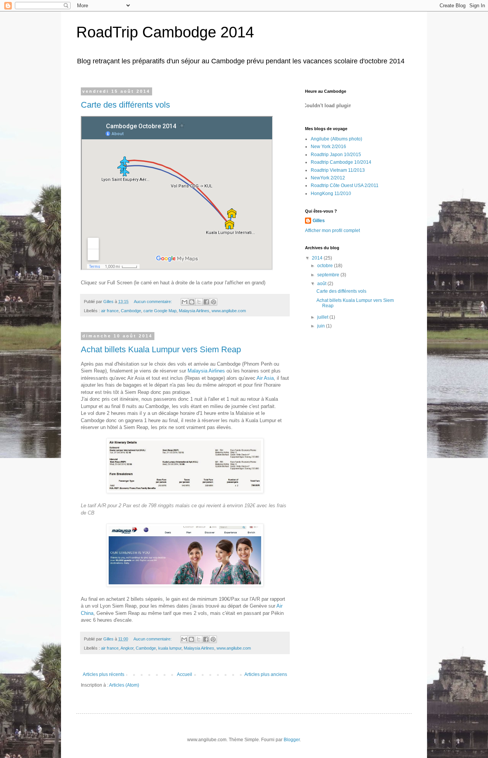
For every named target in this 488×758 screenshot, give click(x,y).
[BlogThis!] (192, 302)
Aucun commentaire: (153, 301)
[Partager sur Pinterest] (213, 302)
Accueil (184, 674)
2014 (318, 258)
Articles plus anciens (265, 674)
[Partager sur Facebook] (206, 302)
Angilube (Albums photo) (336, 139)
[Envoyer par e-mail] (184, 302)
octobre (325, 265)
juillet (323, 317)
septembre (328, 274)
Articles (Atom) (124, 685)
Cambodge (131, 310)
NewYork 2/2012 (328, 178)
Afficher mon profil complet (332, 230)
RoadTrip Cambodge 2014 (165, 32)
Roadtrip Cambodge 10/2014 (341, 162)
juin (321, 326)
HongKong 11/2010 (331, 193)
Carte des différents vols (125, 105)
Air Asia (265, 378)
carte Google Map (160, 310)
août (322, 283)
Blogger (292, 739)
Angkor (126, 648)
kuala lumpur (169, 648)
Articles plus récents (103, 674)
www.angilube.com (229, 310)
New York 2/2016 (328, 146)
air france (110, 310)
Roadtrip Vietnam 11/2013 (338, 170)
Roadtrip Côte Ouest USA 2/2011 (345, 185)
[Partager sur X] (199, 302)
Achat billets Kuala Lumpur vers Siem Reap (161, 349)
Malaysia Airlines (194, 310)
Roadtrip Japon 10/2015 (336, 154)
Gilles (319, 220)
